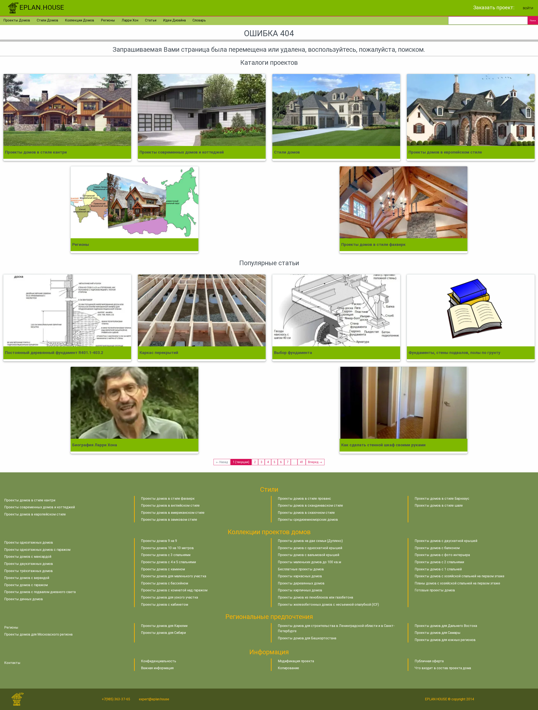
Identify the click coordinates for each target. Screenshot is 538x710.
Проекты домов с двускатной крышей (446, 541)
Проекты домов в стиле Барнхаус (442, 499)
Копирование (288, 668)
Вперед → (315, 462)
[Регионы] (134, 202)
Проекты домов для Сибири (163, 633)
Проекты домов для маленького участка (173, 576)
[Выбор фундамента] (336, 310)
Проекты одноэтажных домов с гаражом (37, 550)
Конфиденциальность (158, 661)
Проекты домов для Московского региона (38, 634)
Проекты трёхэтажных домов (28, 571)
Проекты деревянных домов (301, 583)
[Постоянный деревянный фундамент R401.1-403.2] (67, 310)
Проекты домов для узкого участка (169, 597)
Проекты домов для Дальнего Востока (446, 626)
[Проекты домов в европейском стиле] (471, 110)
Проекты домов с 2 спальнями (439, 562)
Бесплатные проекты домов (301, 569)
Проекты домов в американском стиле (172, 513)
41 (301, 462)
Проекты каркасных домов (300, 576)
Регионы (108, 20)
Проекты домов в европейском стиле (35, 514)
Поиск (533, 20)
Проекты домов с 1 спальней (438, 569)
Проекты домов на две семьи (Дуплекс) (310, 541)
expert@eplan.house (154, 699)
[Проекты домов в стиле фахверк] (403, 202)
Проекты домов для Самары (437, 633)
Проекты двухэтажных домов (28, 564)
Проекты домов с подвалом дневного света (40, 592)
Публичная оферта (429, 661)
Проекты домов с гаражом (26, 585)
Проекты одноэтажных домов (28, 542)
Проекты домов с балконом (437, 548)
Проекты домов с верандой (26, 578)
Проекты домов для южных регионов (445, 640)
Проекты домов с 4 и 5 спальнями (168, 562)
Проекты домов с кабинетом (164, 605)
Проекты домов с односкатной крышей (310, 548)
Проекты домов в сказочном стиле (306, 513)
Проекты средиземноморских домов (308, 520)
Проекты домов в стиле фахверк (168, 499)
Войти (528, 8)
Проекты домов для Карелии (164, 626)
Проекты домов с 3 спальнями (165, 555)
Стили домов (47, 20)
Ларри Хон (130, 20)
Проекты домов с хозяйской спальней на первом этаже (459, 576)
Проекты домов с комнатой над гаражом (174, 590)
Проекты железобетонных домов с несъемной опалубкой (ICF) (328, 605)
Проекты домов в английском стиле (170, 505)
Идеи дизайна (174, 20)
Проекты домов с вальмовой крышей (308, 555)
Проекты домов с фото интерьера (442, 555)
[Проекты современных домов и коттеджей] (202, 110)
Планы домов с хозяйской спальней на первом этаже (457, 583)
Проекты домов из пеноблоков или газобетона (315, 597)
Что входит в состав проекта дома (443, 668)
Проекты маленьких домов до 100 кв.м (309, 562)
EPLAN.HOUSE (41, 7)
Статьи (150, 20)
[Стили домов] (336, 110)
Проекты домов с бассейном (164, 583)
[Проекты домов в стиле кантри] (67, 110)
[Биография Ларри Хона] (134, 403)
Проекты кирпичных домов (300, 590)
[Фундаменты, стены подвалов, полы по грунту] (471, 310)
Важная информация (157, 668)
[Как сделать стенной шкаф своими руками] (403, 403)
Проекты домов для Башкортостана (307, 638)
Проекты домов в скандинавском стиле (310, 505)
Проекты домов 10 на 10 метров (167, 548)
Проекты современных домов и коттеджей (39, 507)
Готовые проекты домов (435, 590)
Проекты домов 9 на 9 (159, 541)
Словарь (199, 20)
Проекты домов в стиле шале (439, 505)
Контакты (12, 663)
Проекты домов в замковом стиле (169, 520)
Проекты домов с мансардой (27, 557)
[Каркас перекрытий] (202, 310)
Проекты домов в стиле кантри (29, 500)
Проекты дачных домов (23, 599)
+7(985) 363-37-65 (116, 699)
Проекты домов (16, 20)
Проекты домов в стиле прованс (304, 499)
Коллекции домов (79, 20)
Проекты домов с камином (163, 569)
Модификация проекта (296, 661)
